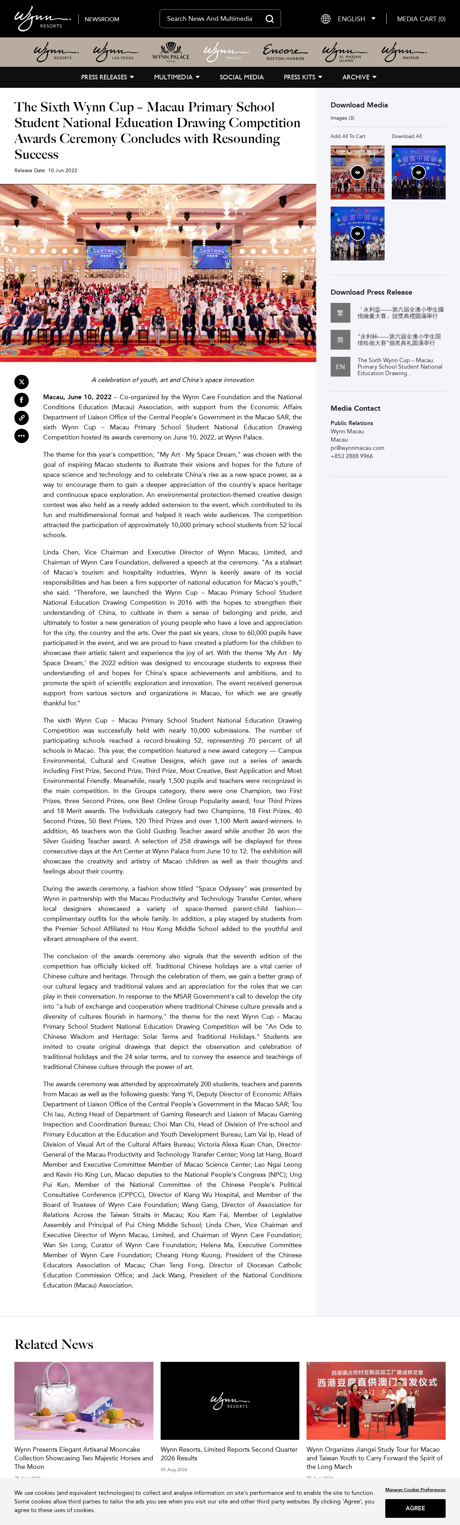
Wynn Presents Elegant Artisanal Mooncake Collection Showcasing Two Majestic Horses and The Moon (83, 1458)
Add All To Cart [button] (348, 136)
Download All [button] (407, 136)
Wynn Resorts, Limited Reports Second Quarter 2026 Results (229, 1453)
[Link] (21, 418)
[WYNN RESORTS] (56, 52)
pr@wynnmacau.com (358, 447)
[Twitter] (21, 382)
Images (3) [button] (342, 118)
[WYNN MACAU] (226, 52)
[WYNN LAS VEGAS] (115, 52)
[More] (21, 436)
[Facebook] (21, 400)
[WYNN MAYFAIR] (404, 52)
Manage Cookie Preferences (415, 1489)
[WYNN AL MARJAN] (344, 52)
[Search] (269, 18)
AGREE (416, 1508)
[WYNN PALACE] (170, 52)
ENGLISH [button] (351, 19)
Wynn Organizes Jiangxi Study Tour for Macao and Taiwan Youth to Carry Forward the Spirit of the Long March (375, 1458)
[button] (421, 19)
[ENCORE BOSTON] (285, 52)
